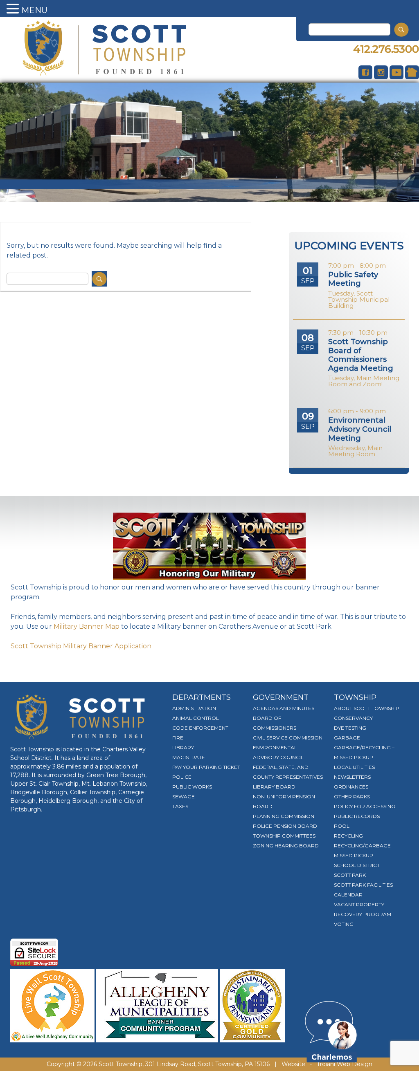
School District (357, 865)
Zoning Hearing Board (286, 845)
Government (281, 697)
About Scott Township (366, 708)
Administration (194, 708)
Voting (344, 924)
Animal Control (195, 718)
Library (183, 747)
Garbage (347, 738)
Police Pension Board (285, 826)
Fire (177, 738)
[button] (14, 9)
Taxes (180, 806)
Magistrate (188, 757)
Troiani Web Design (344, 1064)
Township (355, 697)
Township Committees (284, 836)
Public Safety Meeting (353, 279)
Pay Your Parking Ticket (206, 767)
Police (181, 777)
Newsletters (352, 777)
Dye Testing (350, 728)
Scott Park (350, 875)
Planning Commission (283, 816)
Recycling (348, 836)
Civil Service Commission (287, 738)
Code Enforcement (200, 728)
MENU (34, 10)
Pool (341, 826)
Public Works (192, 787)
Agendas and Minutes (283, 708)
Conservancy (353, 718)
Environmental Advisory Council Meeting (359, 429)
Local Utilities (354, 767)
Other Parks (352, 796)
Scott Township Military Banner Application (81, 646)
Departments (201, 697)
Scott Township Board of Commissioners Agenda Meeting (360, 355)
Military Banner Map (86, 626)
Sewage (183, 796)
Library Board (274, 787)
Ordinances (351, 787)
